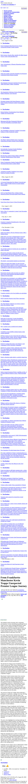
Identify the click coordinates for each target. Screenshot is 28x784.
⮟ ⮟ (8, 4)
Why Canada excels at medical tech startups (11, 326)
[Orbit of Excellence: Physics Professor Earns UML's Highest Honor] (14, 243)
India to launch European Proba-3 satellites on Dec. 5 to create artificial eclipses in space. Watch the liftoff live (14, 373)
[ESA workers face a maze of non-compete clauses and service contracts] (14, 514)
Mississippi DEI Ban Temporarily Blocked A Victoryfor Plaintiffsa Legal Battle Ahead (12, 122)
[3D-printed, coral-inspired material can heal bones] (14, 267)
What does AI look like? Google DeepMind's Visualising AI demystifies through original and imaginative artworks (12, 320)
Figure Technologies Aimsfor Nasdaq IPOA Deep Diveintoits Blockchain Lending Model (13, 163)
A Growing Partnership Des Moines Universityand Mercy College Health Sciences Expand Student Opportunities (13, 184)
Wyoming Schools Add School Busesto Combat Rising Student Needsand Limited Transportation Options (13, 103)
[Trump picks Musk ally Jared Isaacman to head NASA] (14, 573)
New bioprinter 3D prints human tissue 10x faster (13, 450)
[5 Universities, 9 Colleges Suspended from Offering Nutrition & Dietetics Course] (14, 430)
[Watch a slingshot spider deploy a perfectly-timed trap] (14, 366)
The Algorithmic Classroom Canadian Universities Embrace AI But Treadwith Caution (13, 131)
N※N (2, 1)
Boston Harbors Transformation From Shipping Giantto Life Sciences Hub (12, 112)
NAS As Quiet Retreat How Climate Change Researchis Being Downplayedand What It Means (13, 193)
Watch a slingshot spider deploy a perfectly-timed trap (14, 357)
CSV (7, 7)
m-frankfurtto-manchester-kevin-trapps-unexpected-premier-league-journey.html (14, 591)
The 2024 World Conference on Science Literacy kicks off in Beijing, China (13, 304)
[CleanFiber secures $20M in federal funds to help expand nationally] (14, 338)
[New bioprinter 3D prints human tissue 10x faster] (14, 458)
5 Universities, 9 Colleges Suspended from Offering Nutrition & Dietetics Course (13, 421)
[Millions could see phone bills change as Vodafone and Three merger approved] (14, 415)
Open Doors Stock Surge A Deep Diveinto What (13, 202)
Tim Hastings (5, 43)
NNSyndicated (13, 780)
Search (2, 30)
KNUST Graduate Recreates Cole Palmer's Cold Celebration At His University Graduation (13, 344)
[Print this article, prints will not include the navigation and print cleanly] (10, 594)
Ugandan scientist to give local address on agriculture (14, 293)
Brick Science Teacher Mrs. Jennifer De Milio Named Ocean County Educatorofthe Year (14, 55)
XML (7, 34)
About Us (6, 773)
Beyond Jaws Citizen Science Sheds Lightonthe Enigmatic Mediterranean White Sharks (12, 156)
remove (7, 33)
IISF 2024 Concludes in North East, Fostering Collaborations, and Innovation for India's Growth (13, 479)
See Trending (24, 8)
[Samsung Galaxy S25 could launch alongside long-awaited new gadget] (14, 532)
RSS (1, 7)
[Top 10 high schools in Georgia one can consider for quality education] (14, 255)
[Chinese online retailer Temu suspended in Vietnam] (14, 491)
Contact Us (6, 771)
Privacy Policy (7, 774)
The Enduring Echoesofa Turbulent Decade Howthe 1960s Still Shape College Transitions (13, 83)
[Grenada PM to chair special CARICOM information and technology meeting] (14, 445)
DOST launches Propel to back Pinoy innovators (13, 298)
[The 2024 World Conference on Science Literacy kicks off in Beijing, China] (14, 313)
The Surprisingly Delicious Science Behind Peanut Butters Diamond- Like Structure (13, 92)
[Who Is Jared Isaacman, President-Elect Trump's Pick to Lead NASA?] (14, 557)
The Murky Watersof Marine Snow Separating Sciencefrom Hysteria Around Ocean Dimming (12, 140)
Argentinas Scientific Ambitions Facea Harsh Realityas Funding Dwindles (12, 172)
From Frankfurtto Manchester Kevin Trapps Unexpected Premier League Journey (11, 46)
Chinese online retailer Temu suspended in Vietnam (13, 485)
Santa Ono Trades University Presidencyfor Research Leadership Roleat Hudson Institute (14, 74)
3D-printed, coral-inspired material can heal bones (13, 260)
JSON (4, 7)
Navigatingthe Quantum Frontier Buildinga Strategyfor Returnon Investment (11, 149)
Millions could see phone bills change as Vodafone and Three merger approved (13, 403)
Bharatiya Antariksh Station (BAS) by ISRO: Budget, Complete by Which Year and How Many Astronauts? (14, 390)
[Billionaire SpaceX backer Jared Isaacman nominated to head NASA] (14, 545)
